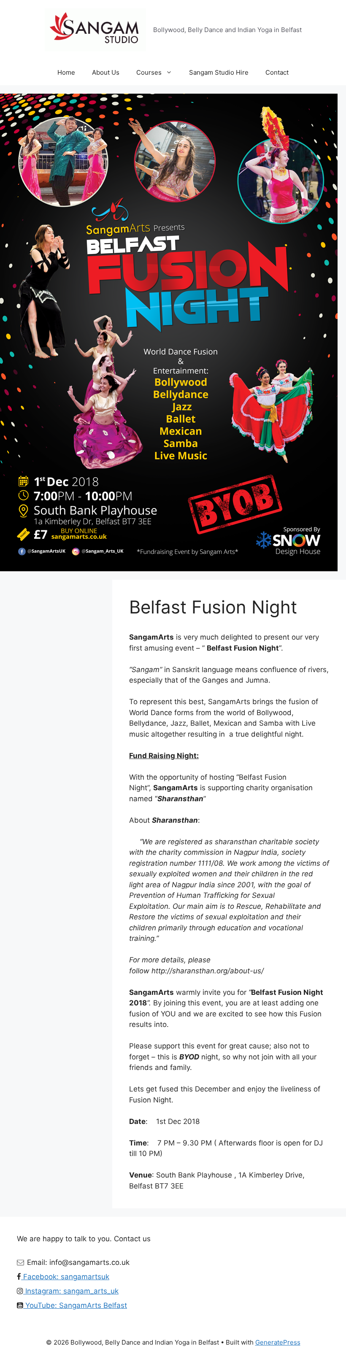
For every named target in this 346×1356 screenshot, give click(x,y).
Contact (277, 72)
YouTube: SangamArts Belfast (75, 1305)
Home (66, 72)
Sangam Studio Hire (219, 72)
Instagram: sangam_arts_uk (71, 1291)
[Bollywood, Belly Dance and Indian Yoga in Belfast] (95, 29)
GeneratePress (277, 1342)
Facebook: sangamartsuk (65, 1276)
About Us (105, 72)
